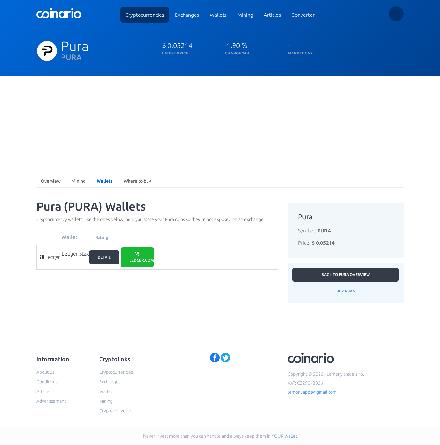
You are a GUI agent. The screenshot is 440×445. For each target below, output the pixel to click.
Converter (303, 15)
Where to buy (137, 180)
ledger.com (141, 260)
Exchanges (187, 15)
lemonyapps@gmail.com (312, 392)
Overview (51, 180)
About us (45, 372)
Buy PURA (345, 291)
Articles (272, 15)
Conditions (47, 381)
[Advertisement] (220, 124)
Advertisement (51, 401)
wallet (291, 436)
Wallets (218, 15)
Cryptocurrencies (144, 15)
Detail (104, 257)
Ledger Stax (75, 254)
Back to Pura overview (345, 274)
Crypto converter (116, 410)
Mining (245, 15)
